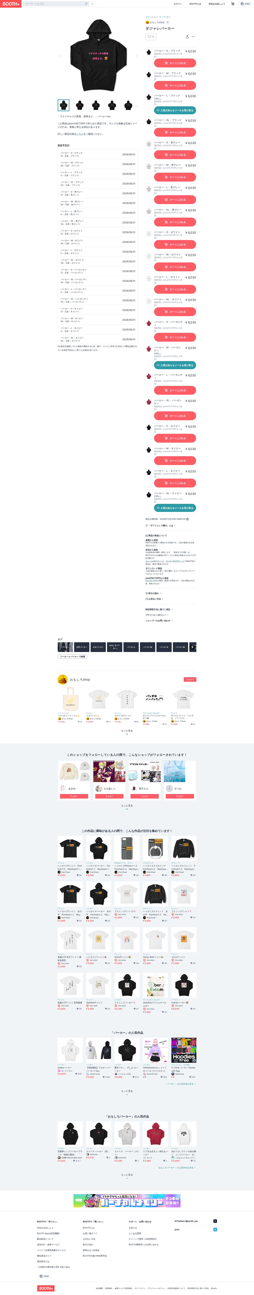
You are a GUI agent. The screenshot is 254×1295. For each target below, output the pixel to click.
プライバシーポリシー (156, 615)
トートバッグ (63, 713)
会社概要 (99, 1288)
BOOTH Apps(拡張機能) (48, 1233)
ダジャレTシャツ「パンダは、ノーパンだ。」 (182, 716)
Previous (60, 56)
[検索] (86, 4)
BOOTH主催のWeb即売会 (95, 1255)
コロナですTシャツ (123, 715)
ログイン (178, 4)
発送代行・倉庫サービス (48, 1244)
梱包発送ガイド (44, 1255)
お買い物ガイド (90, 1233)
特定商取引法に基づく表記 (158, 609)
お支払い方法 (154, 599)
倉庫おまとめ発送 (91, 1250)
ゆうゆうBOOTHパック (175, 561)
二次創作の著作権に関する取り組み (53, 1267)
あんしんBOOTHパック (155, 561)
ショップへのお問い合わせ (158, 620)
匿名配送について (45, 1239)
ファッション (152, 17)
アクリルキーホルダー (151, 713)
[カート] (167, 22)
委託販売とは (43, 1261)
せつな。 (179, 788)
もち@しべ (109, 788)
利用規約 (108, 1288)
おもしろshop (80, 679)
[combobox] (56, 3)
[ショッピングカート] (233, 4)
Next (136, 56)
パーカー (166, 17)
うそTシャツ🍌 (93, 715)
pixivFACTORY (152, 580)
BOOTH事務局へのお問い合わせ (144, 1244)
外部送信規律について (176, 1288)
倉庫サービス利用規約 (123, 1288)
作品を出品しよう (217, 4)
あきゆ (72, 788)
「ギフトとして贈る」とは (160, 525)
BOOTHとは (195, 4)
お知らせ (133, 1227)
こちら (79, 133)
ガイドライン (140, 1288)
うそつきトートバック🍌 (69, 715)
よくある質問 (135, 1233)
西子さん (143, 788)
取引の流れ (153, 593)
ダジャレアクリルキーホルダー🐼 (154, 716)
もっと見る (127, 805)
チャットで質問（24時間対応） (143, 1239)
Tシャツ (89, 713)
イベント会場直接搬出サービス (51, 1250)
